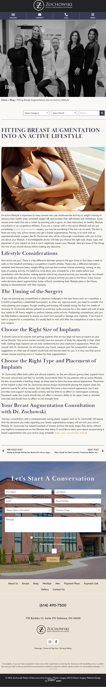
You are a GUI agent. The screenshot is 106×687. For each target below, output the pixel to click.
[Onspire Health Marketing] (51, 681)
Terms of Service (50, 648)
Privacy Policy (65, 648)
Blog (12, 99)
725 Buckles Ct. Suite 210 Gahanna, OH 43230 (53, 618)
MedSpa (47, 583)
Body (36, 583)
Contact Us (59, 589)
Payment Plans (72, 583)
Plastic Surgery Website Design (87, 678)
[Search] (102, 113)
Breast (25, 583)
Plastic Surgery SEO (62, 678)
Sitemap (38, 648)
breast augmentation (24, 229)
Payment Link (91, 583)
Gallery (45, 589)
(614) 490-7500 (53, 605)
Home (4, 99)
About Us (13, 583)
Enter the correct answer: (53, 544)
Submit (53, 559)
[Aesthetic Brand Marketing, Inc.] (58, 681)
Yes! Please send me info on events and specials (55, 537)
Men (58, 583)
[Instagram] (49, 641)
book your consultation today (70, 432)
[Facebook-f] (56, 641)
